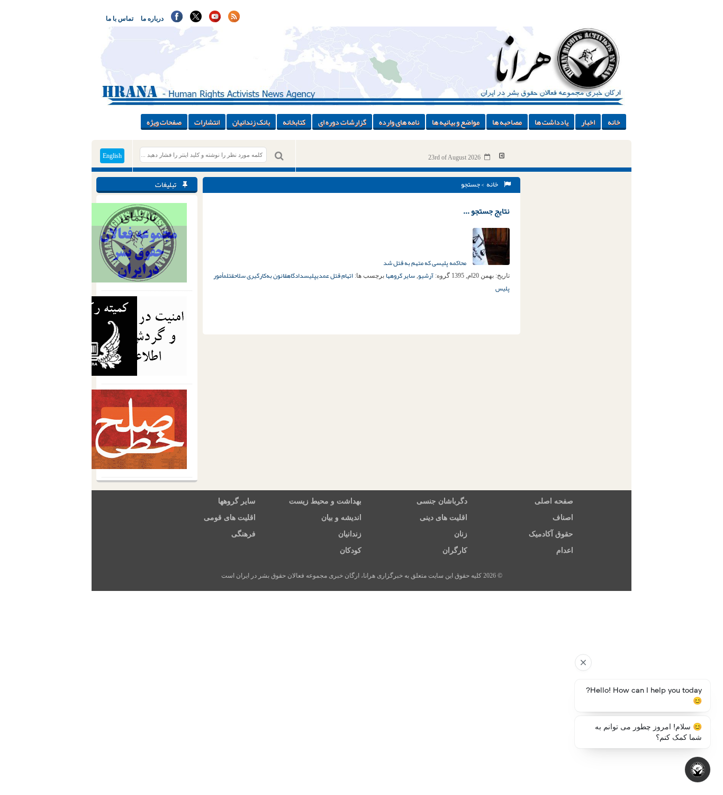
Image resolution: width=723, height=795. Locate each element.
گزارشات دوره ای (342, 121)
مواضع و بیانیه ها (456, 121)
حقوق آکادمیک (551, 534)
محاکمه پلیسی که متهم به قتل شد (425, 263)
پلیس (310, 275)
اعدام (564, 550)
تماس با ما (119, 18)
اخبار (588, 121)
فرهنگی (243, 534)
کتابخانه (294, 121)
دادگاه (295, 275)
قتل (230, 275)
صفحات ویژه (164, 121)
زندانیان (350, 534)
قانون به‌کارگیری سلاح (260, 275)
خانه (614, 121)
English (112, 156)
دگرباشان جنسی (442, 501)
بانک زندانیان (251, 121)
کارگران (454, 550)
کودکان (351, 550)
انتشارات (207, 121)
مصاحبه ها (507, 121)
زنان (460, 534)
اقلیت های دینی (443, 518)
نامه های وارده (399, 121)
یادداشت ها (551, 121)
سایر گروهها (400, 275)
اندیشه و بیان (341, 518)
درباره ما (152, 18)
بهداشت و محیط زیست (325, 501)
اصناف (563, 518)
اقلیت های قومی (230, 518)
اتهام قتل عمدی (335, 275)
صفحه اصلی (554, 501)
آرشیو (425, 275)
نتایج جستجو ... (486, 211)
